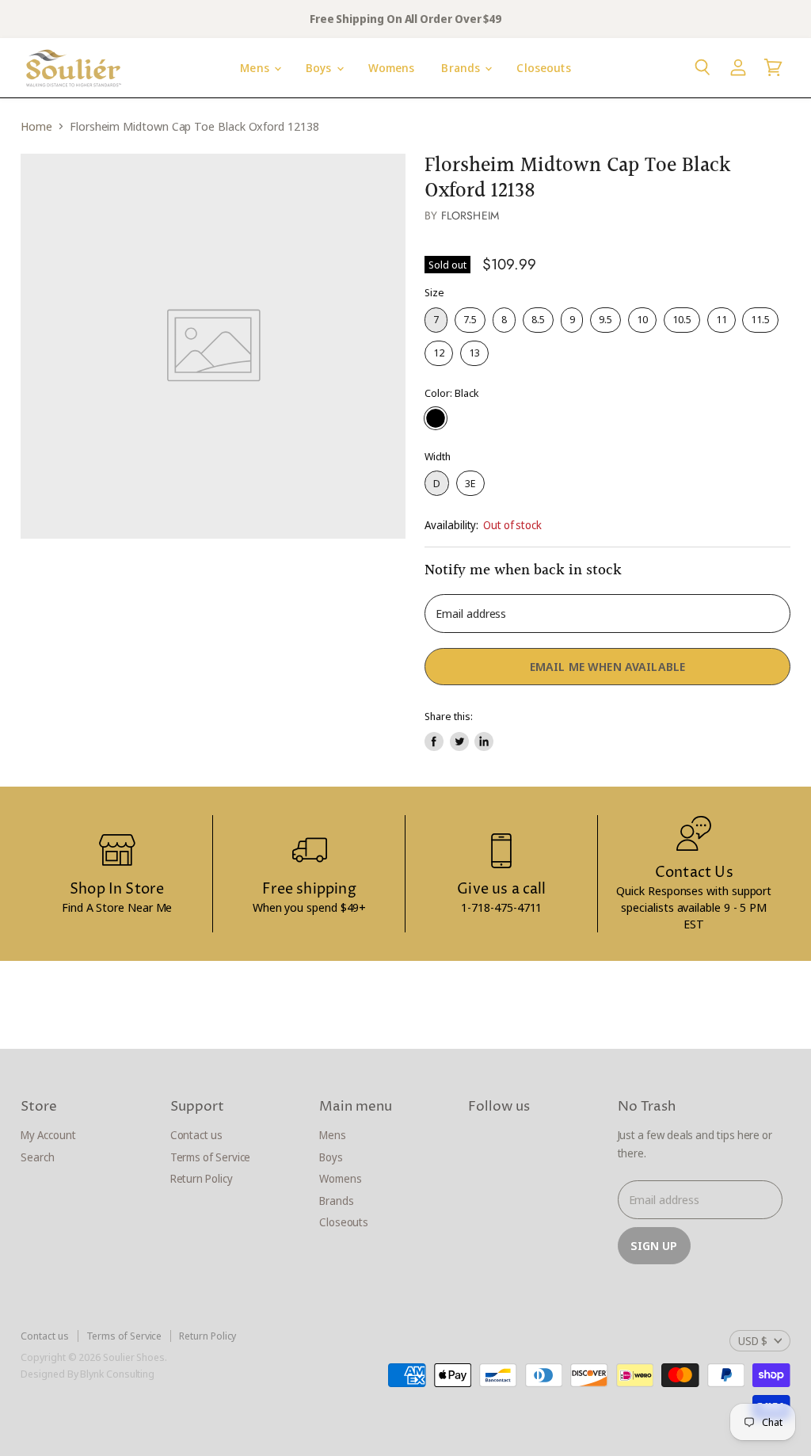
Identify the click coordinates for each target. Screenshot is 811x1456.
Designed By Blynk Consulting (87, 1373)
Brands (462, 67)
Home (36, 126)
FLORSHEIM (470, 215)
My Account (48, 1134)
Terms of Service (210, 1156)
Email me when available (607, 666)
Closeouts (543, 67)
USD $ (752, 1340)
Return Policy (201, 1178)
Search (38, 1156)
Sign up (654, 1245)
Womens (391, 67)
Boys (320, 67)
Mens (256, 67)
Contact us (196, 1134)
